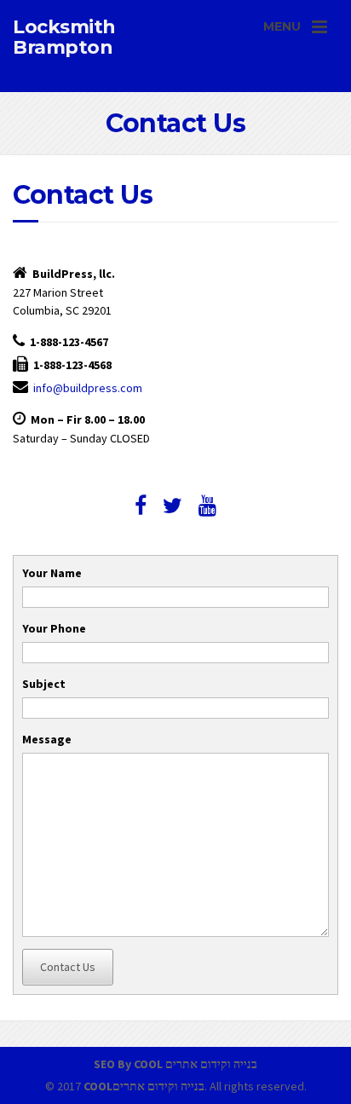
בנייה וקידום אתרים (211, 1064)
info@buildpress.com (87, 388)
